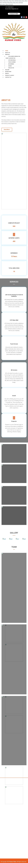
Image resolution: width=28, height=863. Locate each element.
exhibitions (8, 71)
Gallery (7, 69)
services (7, 54)
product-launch (9, 75)
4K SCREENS (11, 64)
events (7, 73)
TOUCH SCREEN (12, 62)
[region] (14, 88)
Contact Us (8, 77)
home (6, 50)
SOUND (10, 65)
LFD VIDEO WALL (12, 60)
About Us (7, 52)
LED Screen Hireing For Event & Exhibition (13, 57)
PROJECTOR (11, 67)
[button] (14, 49)
